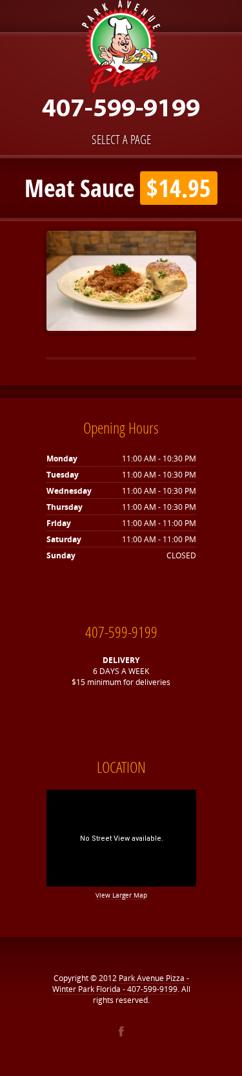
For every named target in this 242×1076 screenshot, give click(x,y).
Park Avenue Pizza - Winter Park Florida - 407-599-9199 (120, 984)
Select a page (121, 139)
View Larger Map (121, 895)
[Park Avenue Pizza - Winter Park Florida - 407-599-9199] (121, 62)
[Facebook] (121, 1031)
